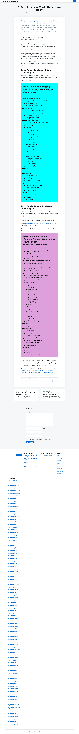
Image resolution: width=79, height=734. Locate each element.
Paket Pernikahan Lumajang (13, 623)
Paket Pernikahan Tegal (12, 713)
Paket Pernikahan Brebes (12, 537)
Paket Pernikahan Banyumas (13, 504)
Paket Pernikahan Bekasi (30, 223)
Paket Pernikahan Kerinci (12, 608)
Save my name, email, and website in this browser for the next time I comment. (40, 439)
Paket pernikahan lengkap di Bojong (32, 21)
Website (44, 436)
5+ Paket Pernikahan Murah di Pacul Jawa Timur (25, 393)
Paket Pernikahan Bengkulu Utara (14, 522)
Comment (28, 412)
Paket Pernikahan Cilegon (12, 547)
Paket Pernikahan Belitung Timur (13, 516)
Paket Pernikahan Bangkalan (13, 495)
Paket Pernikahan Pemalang (13, 655)
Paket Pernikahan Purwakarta (13, 663)
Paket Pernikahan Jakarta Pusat (13, 574)
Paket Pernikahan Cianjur (12, 543)
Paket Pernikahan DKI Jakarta (13, 558)
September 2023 (60, 457)
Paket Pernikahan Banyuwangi (13, 506)
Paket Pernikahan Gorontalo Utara (14, 564)
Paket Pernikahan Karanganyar (13, 594)
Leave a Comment (49, 12)
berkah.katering (31, 12)
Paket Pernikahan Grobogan (13, 568)
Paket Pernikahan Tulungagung (13, 719)
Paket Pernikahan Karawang (13, 597)
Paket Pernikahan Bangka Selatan (14, 491)
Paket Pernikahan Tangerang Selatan (14, 702)
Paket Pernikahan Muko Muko (13, 637)
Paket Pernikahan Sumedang (13, 691)
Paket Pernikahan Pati (11, 652)
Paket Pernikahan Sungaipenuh (13, 694)
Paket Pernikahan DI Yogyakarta (13, 556)
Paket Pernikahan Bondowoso (13, 532)
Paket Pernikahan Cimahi (12, 548)
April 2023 (59, 465)
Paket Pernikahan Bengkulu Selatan (14, 519)
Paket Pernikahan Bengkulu (12, 517)
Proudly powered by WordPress (34, 731)
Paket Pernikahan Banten (12, 501)
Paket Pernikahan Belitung (12, 514)
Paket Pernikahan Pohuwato (13, 657)
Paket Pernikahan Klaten (12, 610)
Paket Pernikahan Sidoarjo (12, 680)
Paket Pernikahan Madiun (12, 624)
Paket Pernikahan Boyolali (25, 378)
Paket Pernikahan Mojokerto (13, 634)
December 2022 (60, 471)
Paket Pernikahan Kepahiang (13, 605)
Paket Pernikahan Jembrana (13, 589)
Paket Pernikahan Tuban (12, 718)
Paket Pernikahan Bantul (12, 503)
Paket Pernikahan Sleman (12, 683)
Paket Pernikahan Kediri (12, 602)
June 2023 (59, 461)
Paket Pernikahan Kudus (12, 613)
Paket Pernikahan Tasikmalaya (13, 710)
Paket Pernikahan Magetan (12, 628)
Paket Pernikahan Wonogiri (12, 721)
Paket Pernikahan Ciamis (12, 542)
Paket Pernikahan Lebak (12, 620)
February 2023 (60, 468)
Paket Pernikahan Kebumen (12, 600)
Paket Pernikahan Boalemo (12, 527)
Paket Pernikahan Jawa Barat (13, 582)
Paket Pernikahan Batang (12, 508)
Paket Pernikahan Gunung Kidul (13, 569)
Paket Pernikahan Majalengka (13, 629)
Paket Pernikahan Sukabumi (13, 688)
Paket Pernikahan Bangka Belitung (14, 490)
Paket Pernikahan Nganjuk (12, 639)
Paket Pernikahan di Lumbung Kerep (29, 372)
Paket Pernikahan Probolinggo (13, 660)
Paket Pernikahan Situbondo (13, 681)
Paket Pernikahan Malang (12, 631)
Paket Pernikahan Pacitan (12, 642)
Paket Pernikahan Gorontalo (12, 563)
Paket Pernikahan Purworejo (13, 665)
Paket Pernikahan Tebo (12, 711)
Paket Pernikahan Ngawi (12, 641)
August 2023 (59, 458)
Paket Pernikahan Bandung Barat (13, 485)
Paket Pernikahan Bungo (12, 540)
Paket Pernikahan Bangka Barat (13, 488)
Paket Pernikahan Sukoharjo (13, 689)
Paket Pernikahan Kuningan (12, 616)
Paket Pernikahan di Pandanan (46, 372)
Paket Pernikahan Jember (12, 587)
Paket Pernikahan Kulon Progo (13, 615)
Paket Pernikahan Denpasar (12, 553)
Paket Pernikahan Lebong (12, 621)
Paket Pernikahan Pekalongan (13, 654)
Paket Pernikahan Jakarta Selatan (14, 576)
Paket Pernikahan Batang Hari (13, 509)
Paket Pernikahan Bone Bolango (13, 534)
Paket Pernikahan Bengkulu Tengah (14, 521)
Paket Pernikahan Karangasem (13, 595)
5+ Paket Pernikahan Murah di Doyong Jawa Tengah (52, 393)
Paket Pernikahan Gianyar (12, 561)
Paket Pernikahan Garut (12, 560)
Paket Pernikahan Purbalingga (13, 662)
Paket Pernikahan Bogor (12, 529)
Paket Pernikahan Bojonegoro (22, 391)
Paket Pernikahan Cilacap (12, 545)
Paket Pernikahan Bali (11, 482)
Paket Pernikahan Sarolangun (13, 673)
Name (44, 428)
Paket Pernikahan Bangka (12, 487)
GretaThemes (47, 731)
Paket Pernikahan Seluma (12, 675)
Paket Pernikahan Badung (12, 480)
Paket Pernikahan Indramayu (13, 571)
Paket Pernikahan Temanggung (13, 714)
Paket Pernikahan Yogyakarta (13, 724)
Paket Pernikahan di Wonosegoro (36, 370)
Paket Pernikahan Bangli (12, 496)
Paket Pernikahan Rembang (12, 668)
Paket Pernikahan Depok (44, 223)
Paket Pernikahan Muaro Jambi (13, 636)
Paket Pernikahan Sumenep (12, 693)
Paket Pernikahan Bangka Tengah (14, 493)
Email (44, 432)
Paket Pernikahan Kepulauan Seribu (14, 607)
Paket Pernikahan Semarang (13, 676)
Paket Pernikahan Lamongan (13, 618)
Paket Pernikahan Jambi (12, 581)
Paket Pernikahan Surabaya (12, 696)
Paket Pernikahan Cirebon (12, 550)
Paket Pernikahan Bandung (12, 483)
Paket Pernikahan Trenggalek (13, 716)
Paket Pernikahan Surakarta (13, 697)
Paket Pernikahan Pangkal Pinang (14, 649)
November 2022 (60, 473)
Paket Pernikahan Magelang (13, 626)
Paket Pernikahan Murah (10, 1)
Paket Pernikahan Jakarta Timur (13, 577)
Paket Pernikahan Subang (12, 686)
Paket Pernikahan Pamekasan (13, 644)
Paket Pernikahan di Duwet (50, 370)
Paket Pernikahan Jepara (12, 590)
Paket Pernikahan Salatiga (12, 670)
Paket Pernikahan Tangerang (13, 701)
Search (19, 454)
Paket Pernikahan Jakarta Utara (13, 579)
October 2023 (59, 455)
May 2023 (59, 463)
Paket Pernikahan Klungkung (13, 611)
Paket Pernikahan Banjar (12, 498)
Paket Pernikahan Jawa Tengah (49, 391)
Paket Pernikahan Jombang (12, 592)
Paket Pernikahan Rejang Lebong (13, 667)
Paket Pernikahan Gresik (12, 566)
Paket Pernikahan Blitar (12, 524)
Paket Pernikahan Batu (12, 511)
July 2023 (59, 460)
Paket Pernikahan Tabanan (12, 699)
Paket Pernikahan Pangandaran (13, 647)
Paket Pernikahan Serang (12, 678)
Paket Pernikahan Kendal (12, 603)
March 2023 (59, 466)
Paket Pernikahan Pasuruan (12, 650)
